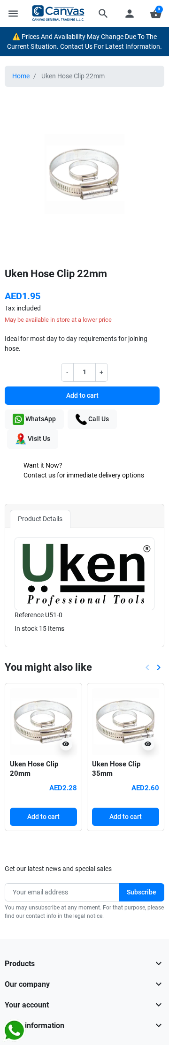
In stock (26, 628)
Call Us (98, 418)
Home (21, 76)
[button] (103, 13)
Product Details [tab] (40, 518)
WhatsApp (40, 418)
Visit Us (38, 438)
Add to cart (82, 395)
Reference (29, 615)
